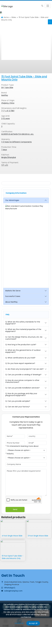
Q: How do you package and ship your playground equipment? (21, 394)
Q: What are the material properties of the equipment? (23, 330)
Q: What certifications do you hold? (20, 358)
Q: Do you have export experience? (20, 363)
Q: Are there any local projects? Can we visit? (24, 369)
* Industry (10, 453)
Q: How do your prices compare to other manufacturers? (22, 381)
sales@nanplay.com (13, 591)
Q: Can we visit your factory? (17, 406)
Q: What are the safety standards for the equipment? (22, 323)
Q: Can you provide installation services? (22, 388)
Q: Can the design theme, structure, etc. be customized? (23, 338)
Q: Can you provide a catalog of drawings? (23, 374)
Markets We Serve (12, 290)
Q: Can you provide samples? (17, 401)
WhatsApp (9, 587)
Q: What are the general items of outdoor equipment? (23, 351)
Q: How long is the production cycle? (20, 344)
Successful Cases (12, 296)
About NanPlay (11, 302)
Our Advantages (12, 200)
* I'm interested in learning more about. (22, 446)
